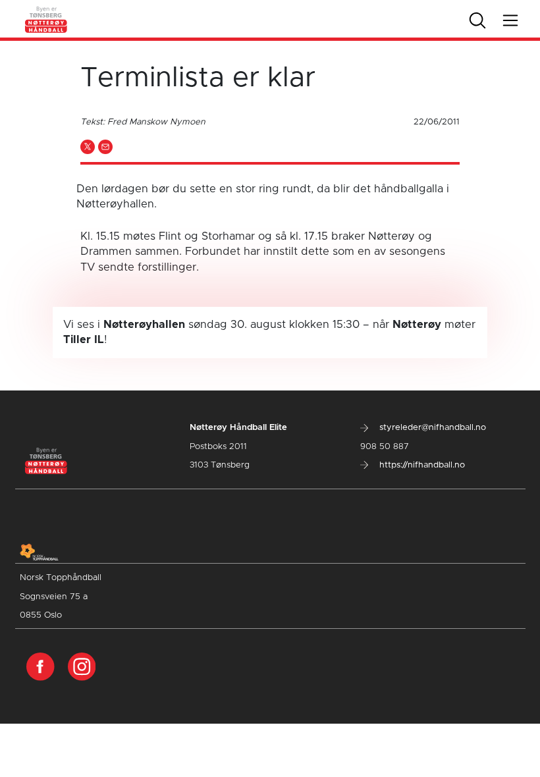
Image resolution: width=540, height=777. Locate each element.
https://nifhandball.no (421, 465)
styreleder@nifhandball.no (431, 427)
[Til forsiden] (46, 18)
